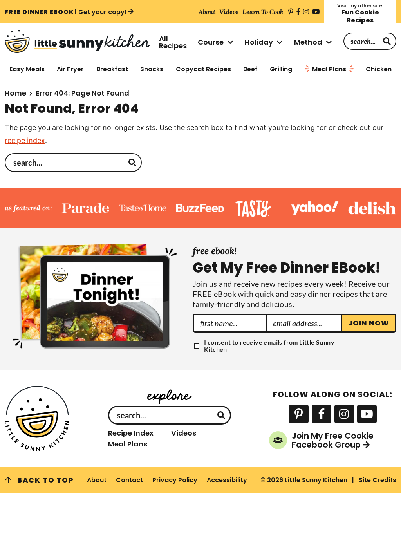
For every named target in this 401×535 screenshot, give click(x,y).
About (97, 479)
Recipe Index (131, 433)
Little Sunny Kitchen (77, 41)
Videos (183, 433)
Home (15, 93)
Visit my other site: (360, 13)
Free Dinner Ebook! (65, 11)
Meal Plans (127, 444)
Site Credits (377, 479)
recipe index (25, 140)
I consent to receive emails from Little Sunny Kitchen (269, 345)
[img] (290, 11)
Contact (129, 479)
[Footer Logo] (37, 418)
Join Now (368, 323)
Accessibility (227, 479)
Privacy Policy (174, 479)
